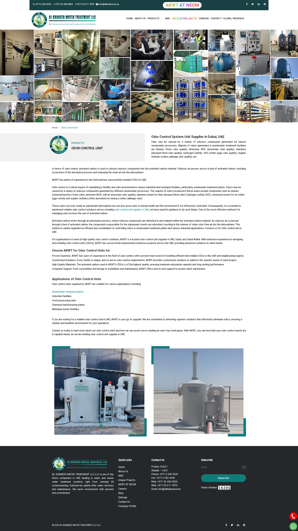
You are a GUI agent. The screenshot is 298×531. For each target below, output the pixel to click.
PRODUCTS (153, 18)
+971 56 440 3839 (64, 4)
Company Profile (127, 506)
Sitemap (122, 497)
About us (140, 18)
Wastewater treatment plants (67, 292)
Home (55, 127)
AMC (167, 18)
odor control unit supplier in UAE (132, 210)
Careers (204, 18)
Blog (120, 493)
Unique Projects (126, 480)
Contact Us (124, 502)
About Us (123, 471)
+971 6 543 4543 (43, 4)
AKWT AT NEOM (127, 484)
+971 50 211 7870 (85, 4)
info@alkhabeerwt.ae (108, 4)
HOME (129, 18)
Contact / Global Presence (227, 18)
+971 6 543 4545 (165, 478)
